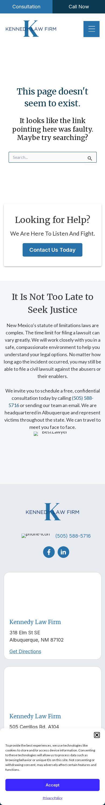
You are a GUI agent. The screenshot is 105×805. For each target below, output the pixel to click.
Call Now (79, 6)
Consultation (26, 6)
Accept (53, 785)
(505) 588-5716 (73, 536)
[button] (97, 735)
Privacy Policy (52, 798)
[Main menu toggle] (91, 29)
